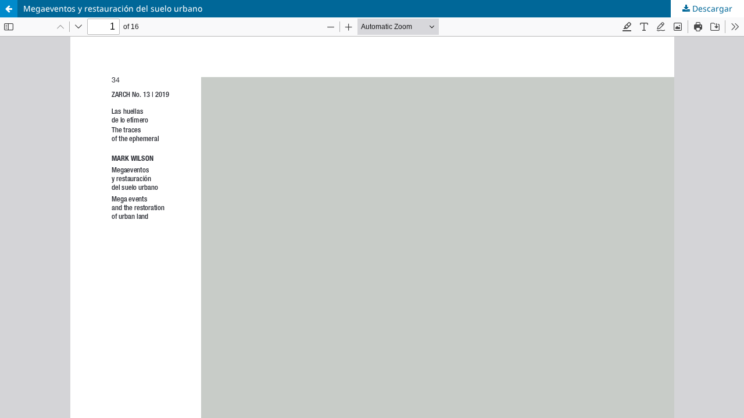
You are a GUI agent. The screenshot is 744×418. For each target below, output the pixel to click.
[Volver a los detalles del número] (8, 8)
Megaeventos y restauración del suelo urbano (112, 8)
